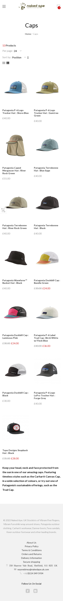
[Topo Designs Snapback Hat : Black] (15, 428)
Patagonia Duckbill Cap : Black (15, 394)
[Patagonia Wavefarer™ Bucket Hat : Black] (15, 258)
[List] (7, 63)
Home (28, 33)
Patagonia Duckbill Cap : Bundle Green (47, 281)
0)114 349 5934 (35, 573)
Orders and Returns (31, 554)
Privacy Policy (31, 546)
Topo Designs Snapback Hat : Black (15, 451)
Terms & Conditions (31, 550)
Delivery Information (31, 558)
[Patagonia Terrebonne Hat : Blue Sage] (47, 145)
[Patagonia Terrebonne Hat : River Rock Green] (15, 203)
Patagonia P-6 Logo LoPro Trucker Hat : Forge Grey (44, 395)
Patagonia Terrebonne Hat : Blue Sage (46, 169)
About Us (31, 542)
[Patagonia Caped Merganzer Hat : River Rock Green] (15, 145)
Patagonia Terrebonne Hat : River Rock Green (14, 226)
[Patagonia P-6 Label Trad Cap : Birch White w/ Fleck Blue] (47, 313)
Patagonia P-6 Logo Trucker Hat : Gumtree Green (46, 113)
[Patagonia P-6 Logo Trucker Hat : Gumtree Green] (47, 88)
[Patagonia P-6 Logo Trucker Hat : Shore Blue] (15, 88)
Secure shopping (31, 561)
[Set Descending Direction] (28, 57)
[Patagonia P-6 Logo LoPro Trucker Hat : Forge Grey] (47, 370)
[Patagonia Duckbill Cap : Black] (15, 370)
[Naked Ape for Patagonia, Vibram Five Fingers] (31, 6)
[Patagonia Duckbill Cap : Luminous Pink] (15, 313)
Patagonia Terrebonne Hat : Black (46, 226)
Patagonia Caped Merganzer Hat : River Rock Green (14, 170)
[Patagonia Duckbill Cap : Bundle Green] (47, 258)
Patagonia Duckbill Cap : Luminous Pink (15, 336)
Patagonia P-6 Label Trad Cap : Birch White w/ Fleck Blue (46, 338)
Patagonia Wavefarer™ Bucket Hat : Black (14, 281)
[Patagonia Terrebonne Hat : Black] (47, 203)
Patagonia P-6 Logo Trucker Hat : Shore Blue (15, 111)
